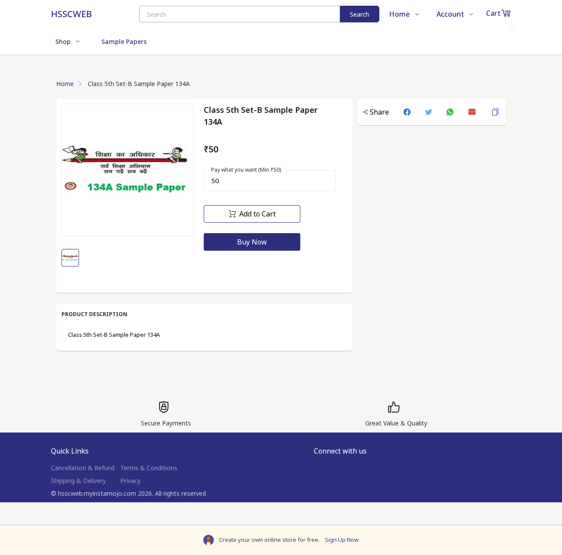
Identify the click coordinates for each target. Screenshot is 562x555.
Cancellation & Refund (83, 468)
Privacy (130, 480)
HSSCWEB (71, 14)
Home (65, 83)
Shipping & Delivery (78, 480)
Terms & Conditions (148, 468)
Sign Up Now (342, 540)
